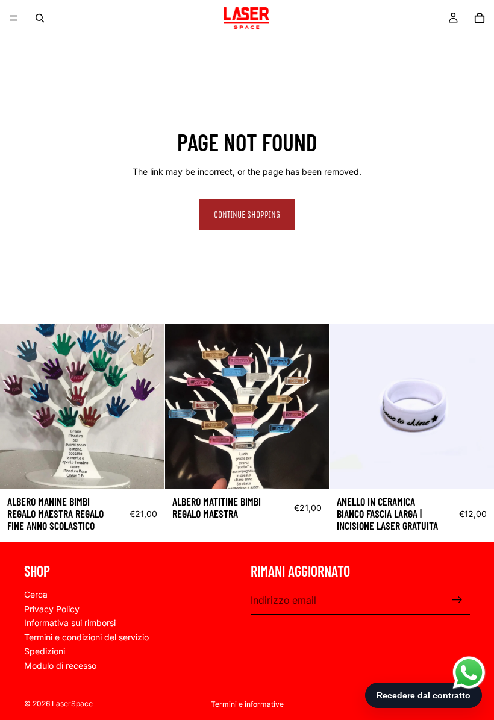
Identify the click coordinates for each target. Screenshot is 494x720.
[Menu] (14, 18)
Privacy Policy (52, 609)
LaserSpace (72, 703)
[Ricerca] (40, 18)
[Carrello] (479, 18)
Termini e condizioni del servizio (86, 637)
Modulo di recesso (60, 665)
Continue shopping (247, 215)
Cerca (36, 594)
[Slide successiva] (476, 406)
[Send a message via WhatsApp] (469, 673)
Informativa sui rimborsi (70, 623)
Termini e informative (247, 704)
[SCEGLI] (146, 470)
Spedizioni (44, 651)
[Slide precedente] (348, 406)
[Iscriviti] (457, 600)
